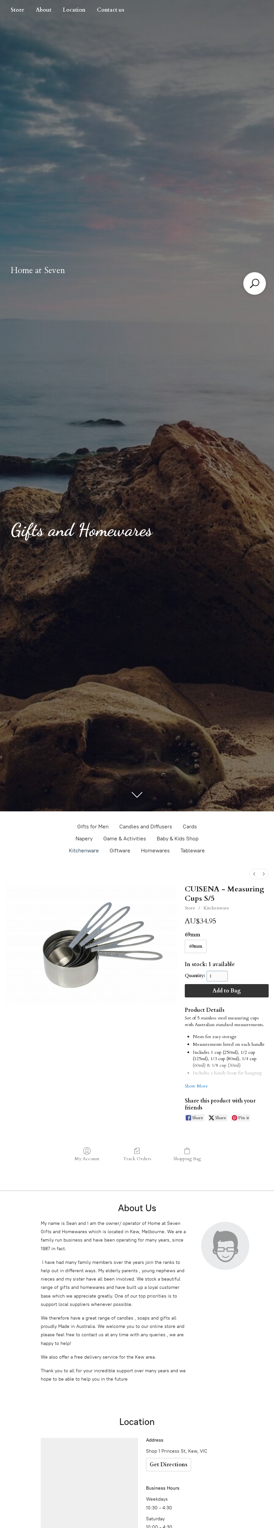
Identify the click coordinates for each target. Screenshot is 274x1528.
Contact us (110, 10)
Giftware (120, 850)
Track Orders (137, 1159)
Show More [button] (196, 1086)
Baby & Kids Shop (177, 838)
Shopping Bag (187, 1159)
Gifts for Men (93, 826)
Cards (190, 826)
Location (74, 10)
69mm (195, 946)
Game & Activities (124, 838)
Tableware (192, 850)
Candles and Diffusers (145, 826)
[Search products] (255, 283)
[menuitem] (254, 874)
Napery (84, 838)
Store (17, 10)
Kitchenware (84, 850)
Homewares (155, 850)
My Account (87, 1159)
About (43, 10)
